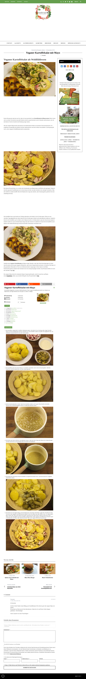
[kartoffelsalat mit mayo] (43, 301)
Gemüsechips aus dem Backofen (13, 586)
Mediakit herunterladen (69, 136)
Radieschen (14, 309)
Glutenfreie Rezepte (36, 50)
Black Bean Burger (30, 577)
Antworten (53, 599)
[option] (12, 572)
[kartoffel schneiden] (29, 402)
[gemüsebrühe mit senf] (29, 474)
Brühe (13, 312)
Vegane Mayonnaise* (16, 311)
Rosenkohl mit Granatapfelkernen (46, 586)
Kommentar (7, 629)
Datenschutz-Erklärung (15, 653)
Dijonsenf (13, 321)
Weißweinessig (14, 317)
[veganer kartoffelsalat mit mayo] (29, 551)
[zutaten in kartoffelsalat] (29, 510)
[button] (10, 284)
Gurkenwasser (14, 315)
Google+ (26, 1)
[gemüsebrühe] (29, 438)
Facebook (13, 1)
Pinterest (19, 1)
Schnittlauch (12, 320)
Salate (43, 50)
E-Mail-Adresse (25, 658)
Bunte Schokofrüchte (47, 577)
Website (41, 658)
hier (13, 270)
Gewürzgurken (12, 314)
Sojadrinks (9, 275)
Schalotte (11, 318)
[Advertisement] (43, 31)
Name (5, 658)
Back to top (78, 676)
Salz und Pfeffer (9, 323)
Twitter (7, 1)
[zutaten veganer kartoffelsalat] (29, 366)
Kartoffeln (14, 308)
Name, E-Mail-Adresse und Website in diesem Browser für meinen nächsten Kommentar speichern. (27, 665)
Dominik (44, 55)
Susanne (12, 599)
